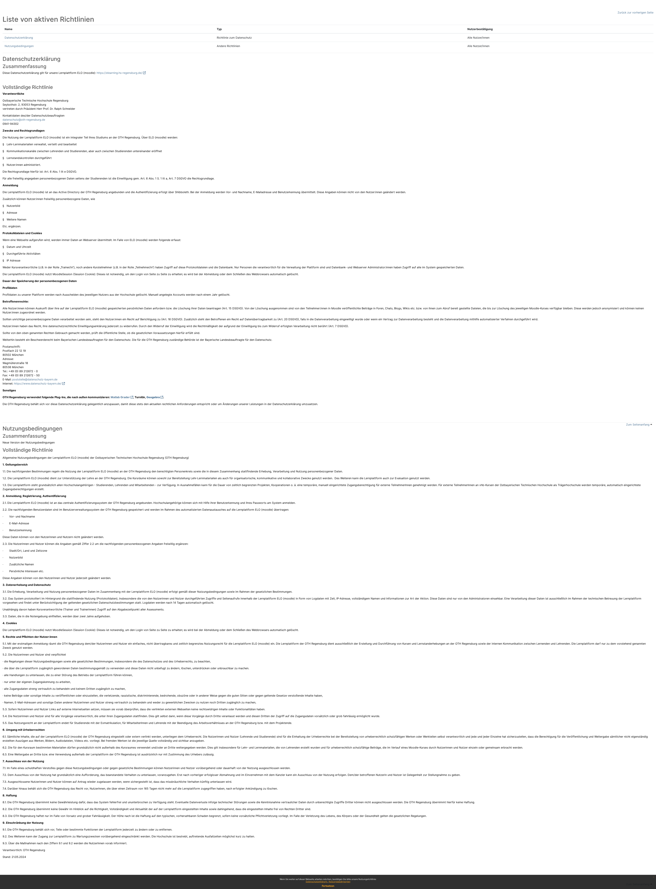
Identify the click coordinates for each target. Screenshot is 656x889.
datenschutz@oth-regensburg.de (24, 119)
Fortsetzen (328, 885)
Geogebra (153, 397)
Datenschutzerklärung (317, 881)
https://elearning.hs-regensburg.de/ (119, 73)
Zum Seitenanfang (638, 424)
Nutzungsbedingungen (339, 881)
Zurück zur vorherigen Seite (635, 12)
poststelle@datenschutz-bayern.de (34, 379)
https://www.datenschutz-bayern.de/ (38, 383)
